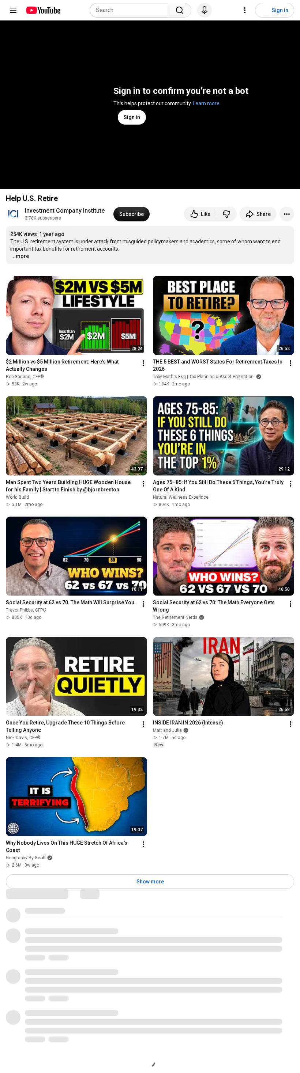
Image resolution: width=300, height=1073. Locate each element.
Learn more (206, 103)
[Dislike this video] (226, 214)
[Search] (179, 10)
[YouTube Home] (42, 10)
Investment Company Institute (65, 210)
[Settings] (244, 10)
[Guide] (13, 10)
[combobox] (131, 10)
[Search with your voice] (204, 10)
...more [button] (20, 256)
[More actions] (287, 214)
